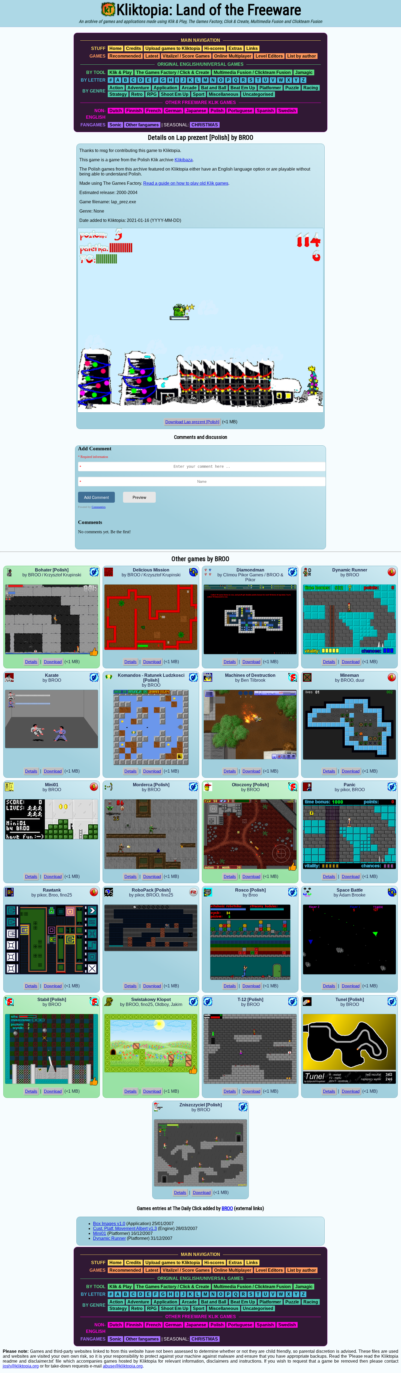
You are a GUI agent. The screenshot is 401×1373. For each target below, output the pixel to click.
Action (116, 87)
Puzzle (292, 87)
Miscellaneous (223, 94)
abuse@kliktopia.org (123, 1366)
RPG (152, 94)
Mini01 (99, 1233)
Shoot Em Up (174, 94)
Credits (133, 48)
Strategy (118, 94)
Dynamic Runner (109, 1238)
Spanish (265, 110)
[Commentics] (202, 497)
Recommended (125, 56)
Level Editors (269, 56)
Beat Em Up (243, 87)
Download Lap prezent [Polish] (192, 422)
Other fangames (142, 125)
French (153, 110)
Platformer (270, 87)
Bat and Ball (213, 87)
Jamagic (304, 72)
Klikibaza (184, 159)
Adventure (138, 87)
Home (115, 48)
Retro (137, 94)
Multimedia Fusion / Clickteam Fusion (252, 72)
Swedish (287, 110)
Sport (198, 94)
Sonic (115, 125)
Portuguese (240, 110)
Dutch (115, 110)
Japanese (196, 110)
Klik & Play (120, 72)
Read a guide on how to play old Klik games (185, 183)
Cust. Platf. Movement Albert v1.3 (125, 1228)
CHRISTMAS (204, 125)
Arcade (189, 87)
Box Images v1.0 (109, 1223)
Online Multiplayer (232, 56)
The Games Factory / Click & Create (172, 72)
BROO (227, 1208)
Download (53, 662)
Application (165, 87)
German (173, 110)
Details (31, 662)
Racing (310, 87)
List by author (301, 56)
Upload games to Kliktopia (172, 48)
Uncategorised (258, 94)
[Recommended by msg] (94, 654)
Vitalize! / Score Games (186, 56)
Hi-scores (214, 48)
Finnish (134, 110)
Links (252, 48)
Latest (151, 56)
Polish (217, 110)
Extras (235, 48)
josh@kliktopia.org (21, 1366)
